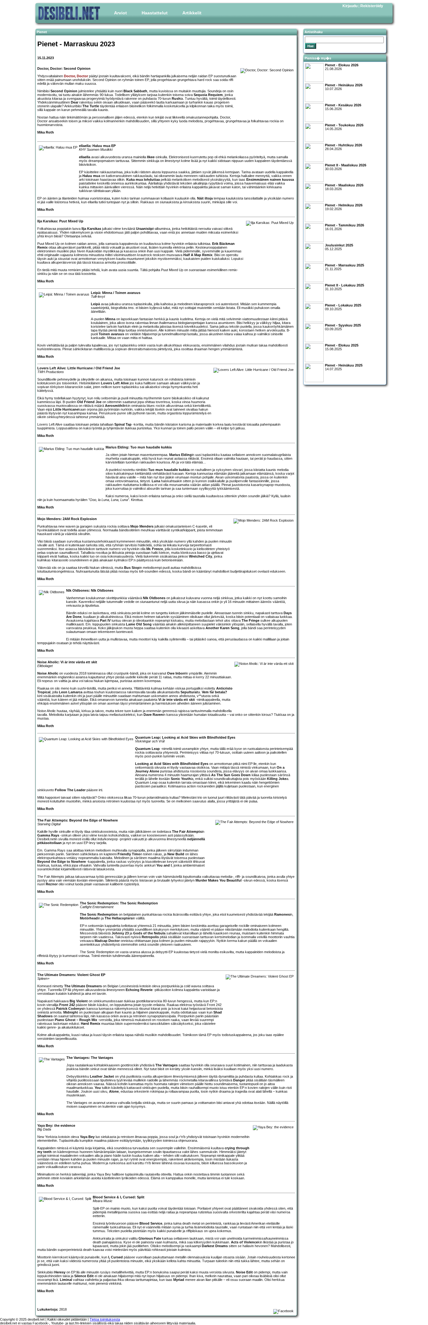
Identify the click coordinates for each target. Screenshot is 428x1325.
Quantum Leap (147, 749)
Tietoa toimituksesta (105, 1319)
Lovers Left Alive (115, 383)
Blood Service (150, 1223)
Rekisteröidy (371, 6)
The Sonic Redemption (99, 914)
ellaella (84, 157)
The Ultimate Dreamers (83, 986)
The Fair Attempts (187, 831)
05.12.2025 (339, 247)
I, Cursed (115, 1257)
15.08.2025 (341, 347)
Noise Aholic (47, 673)
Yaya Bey (87, 1137)
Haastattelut (155, 12)
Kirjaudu (350, 6)
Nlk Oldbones (154, 598)
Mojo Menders (142, 526)
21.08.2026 (341, 67)
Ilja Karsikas (91, 228)
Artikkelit (191, 12)
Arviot (120, 12)
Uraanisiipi (145, 228)
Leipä (95, 304)
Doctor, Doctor (76, 76)
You (98, 1088)
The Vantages (166, 1065)
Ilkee (150, 157)
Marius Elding (180, 455)
